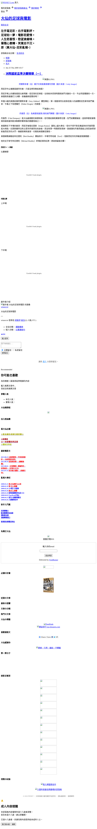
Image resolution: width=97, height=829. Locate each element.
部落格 (8, 61)
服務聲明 (71, 796)
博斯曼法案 (5, 514)
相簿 (7, 58)
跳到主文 (5, 25)
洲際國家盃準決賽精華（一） (24, 73)
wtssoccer (4, 307)
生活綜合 (20, 53)
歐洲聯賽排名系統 (7, 512)
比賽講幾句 (20, 330)
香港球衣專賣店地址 (8, 520)
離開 (13, 824)
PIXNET (30, 796)
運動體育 (19, 327)
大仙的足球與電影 (16, 18)
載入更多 (5, 338)
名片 (7, 64)
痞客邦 (18, 320)
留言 (23, 320)
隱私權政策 (62, 796)
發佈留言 (5, 353)
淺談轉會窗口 (5, 516)
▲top (3, 334)
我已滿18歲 (6, 824)
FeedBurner (53, 560)
